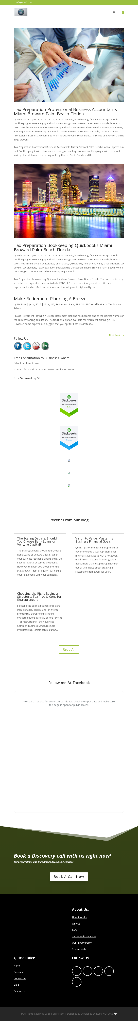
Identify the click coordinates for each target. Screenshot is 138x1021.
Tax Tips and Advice (104, 135)
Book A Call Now (69, 876)
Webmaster (23, 119)
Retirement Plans (82, 127)
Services (18, 972)
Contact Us (20, 978)
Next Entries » (116, 335)
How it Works (79, 917)
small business (101, 127)
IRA (42, 127)
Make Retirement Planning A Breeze (50, 298)
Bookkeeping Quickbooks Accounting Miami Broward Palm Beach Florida (69, 123)
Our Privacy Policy (82, 942)
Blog (16, 984)
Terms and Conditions (84, 936)
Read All (69, 649)
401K (51, 119)
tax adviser (116, 127)
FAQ (74, 930)
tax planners (29, 267)
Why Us (76, 923)
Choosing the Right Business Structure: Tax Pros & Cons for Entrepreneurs (39, 596)
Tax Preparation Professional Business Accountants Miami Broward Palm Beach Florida (65, 111)
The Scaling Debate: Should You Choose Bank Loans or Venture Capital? (37, 541)
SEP (78, 304)
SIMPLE (85, 304)
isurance (49, 263)
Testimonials (79, 949)
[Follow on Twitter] (87, 971)
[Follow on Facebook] (76, 971)
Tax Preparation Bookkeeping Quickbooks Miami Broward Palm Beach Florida (56, 131)
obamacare (51, 127)
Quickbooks (65, 127)
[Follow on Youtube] (76, 982)
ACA (57, 119)
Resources (19, 991)
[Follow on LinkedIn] (98, 971)
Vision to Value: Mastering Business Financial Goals (94, 539)
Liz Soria (21, 304)
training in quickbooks (64, 271)
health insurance (30, 127)
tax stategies (21, 271)
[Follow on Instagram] (109, 971)
